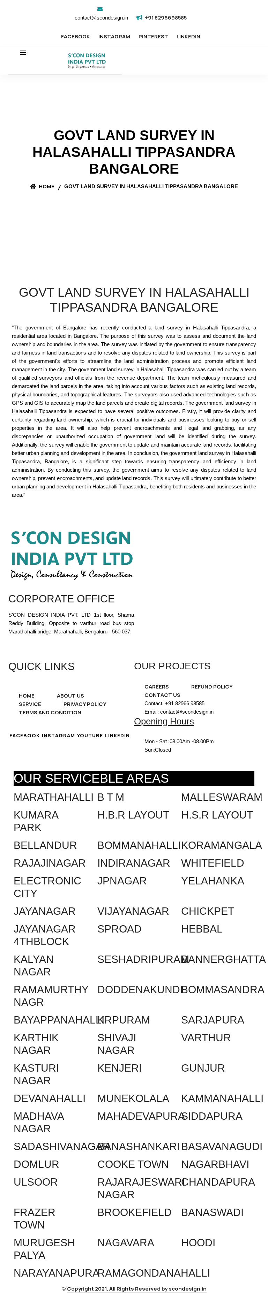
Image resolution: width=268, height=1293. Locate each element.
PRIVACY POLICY (85, 704)
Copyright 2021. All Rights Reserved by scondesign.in (137, 1288)
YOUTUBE (90, 735)
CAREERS (156, 686)
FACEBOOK (75, 36)
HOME (27, 695)
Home (46, 186)
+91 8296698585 (166, 17)
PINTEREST (153, 36)
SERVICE (30, 704)
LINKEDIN (188, 36)
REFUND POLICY (212, 686)
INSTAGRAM (114, 36)
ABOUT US (70, 695)
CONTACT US (162, 695)
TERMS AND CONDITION (50, 712)
